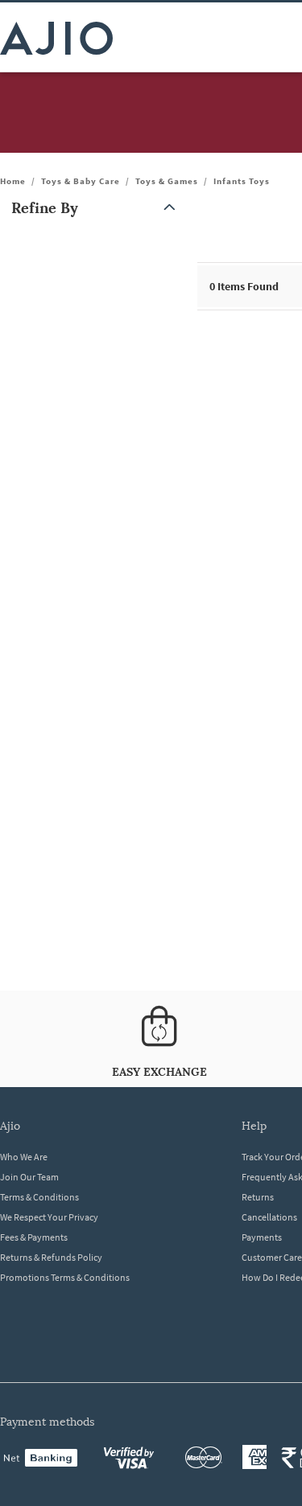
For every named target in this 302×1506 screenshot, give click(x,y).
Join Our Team (29, 1177)
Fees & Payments (34, 1237)
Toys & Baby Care (80, 181)
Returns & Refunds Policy (51, 1257)
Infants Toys (241, 181)
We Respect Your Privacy (49, 1217)
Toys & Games (166, 181)
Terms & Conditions (39, 1197)
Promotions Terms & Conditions (65, 1277)
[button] (96, 208)
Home (13, 181)
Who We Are (24, 1157)
